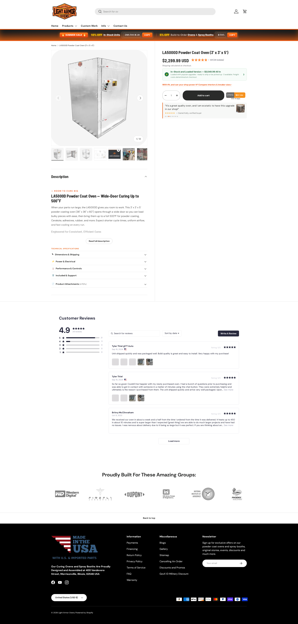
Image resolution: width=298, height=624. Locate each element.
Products (67, 25)
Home (54, 25)
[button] (245, 11)
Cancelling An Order (171, 561)
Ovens (191, 34)
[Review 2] (167, 116)
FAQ (129, 573)
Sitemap (164, 555)
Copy (147, 35)
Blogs (163, 542)
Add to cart (203, 95)
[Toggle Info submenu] (108, 26)
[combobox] (155, 11)
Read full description (99, 241)
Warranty (132, 580)
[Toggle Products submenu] (76, 26)
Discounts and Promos (172, 567)
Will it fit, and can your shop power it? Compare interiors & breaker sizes (197, 84)
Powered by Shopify (84, 612)
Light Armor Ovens (66, 612)
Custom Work (89, 25)
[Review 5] (172, 116)
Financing (132, 549)
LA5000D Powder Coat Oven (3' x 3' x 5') (76, 45)
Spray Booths (206, 34)
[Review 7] (175, 116)
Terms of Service (136, 567)
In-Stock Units (112, 34)
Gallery (164, 549)
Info (103, 25)
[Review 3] (168, 116)
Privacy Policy (134, 561)
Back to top (149, 518)
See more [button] (228, 389)
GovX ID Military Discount (174, 573)
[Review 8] (177, 116)
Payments (132, 542)
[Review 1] (165, 116)
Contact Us (120, 25)
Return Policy (134, 555)
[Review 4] (170, 116)
